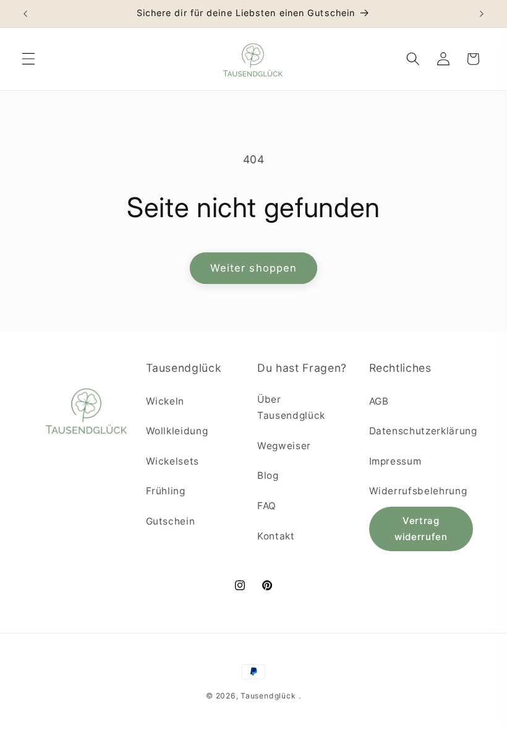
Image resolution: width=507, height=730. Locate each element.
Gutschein (170, 521)
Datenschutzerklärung (423, 431)
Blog (268, 475)
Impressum (395, 461)
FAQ (266, 506)
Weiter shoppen (253, 268)
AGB (379, 401)
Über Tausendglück (291, 407)
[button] (28, 59)
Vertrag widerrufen (421, 529)
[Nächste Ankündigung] (481, 13)
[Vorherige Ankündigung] (25, 13)
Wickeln (165, 401)
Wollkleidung (177, 431)
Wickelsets (173, 461)
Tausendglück (268, 695)
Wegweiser (284, 446)
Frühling (165, 491)
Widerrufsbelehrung (418, 491)
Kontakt (276, 536)
